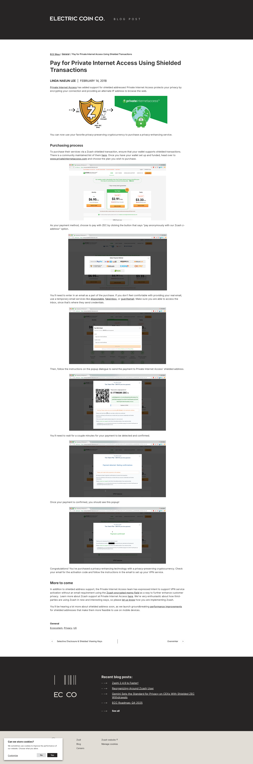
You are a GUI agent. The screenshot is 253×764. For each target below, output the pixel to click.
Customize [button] (13, 755)
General (66, 54)
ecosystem (56, 628)
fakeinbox (111, 299)
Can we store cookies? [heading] (21, 741)
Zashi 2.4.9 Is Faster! (125, 683)
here (104, 155)
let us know (128, 599)
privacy (68, 628)
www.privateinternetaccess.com (68, 158)
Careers (80, 748)
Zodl (78, 739)
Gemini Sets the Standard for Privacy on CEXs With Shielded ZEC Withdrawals (153, 695)
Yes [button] (52, 755)
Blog (78, 744)
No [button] (41, 755)
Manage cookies (109, 744)
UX (75, 628)
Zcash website (108, 739)
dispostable (97, 299)
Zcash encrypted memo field (122, 592)
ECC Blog (55, 54)
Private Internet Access (63, 87)
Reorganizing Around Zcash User (133, 688)
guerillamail (127, 299)
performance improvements (166, 606)
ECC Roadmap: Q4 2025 (127, 702)
